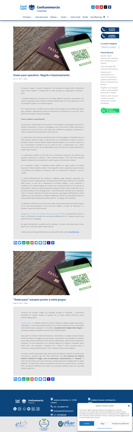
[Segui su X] (105, 7)
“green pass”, (27, 323)
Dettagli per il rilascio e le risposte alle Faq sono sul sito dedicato (44, 214)
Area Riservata (96, 17)
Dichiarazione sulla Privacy (104, 428)
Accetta (86, 423)
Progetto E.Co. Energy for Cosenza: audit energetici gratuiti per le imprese (109, 90)
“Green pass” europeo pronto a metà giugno (39, 299)
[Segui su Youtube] (101, 7)
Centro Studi (75, 17)
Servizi (63, 17)
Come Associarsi (41, 17)
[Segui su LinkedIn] (93, 7)
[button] (129, 406)
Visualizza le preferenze (120, 423)
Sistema (53, 17)
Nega (102, 423)
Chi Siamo (27, 17)
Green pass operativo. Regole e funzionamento (41, 75)
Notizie (85, 17)
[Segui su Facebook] (109, 7)
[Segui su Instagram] (97, 7)
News (25, 79)
